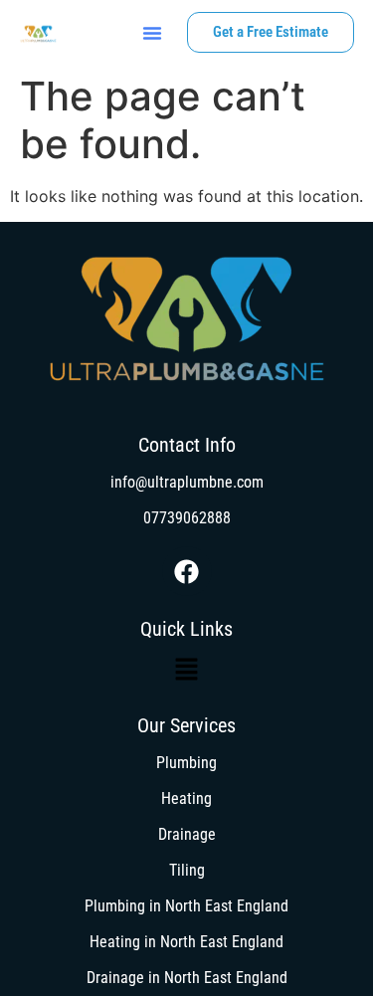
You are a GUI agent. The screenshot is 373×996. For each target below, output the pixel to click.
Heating (186, 798)
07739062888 (187, 517)
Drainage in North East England (187, 977)
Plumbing (186, 762)
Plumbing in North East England (186, 905)
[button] (152, 33)
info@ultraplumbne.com (187, 482)
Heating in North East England (186, 941)
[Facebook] (187, 571)
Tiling (187, 870)
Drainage (187, 834)
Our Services (186, 725)
